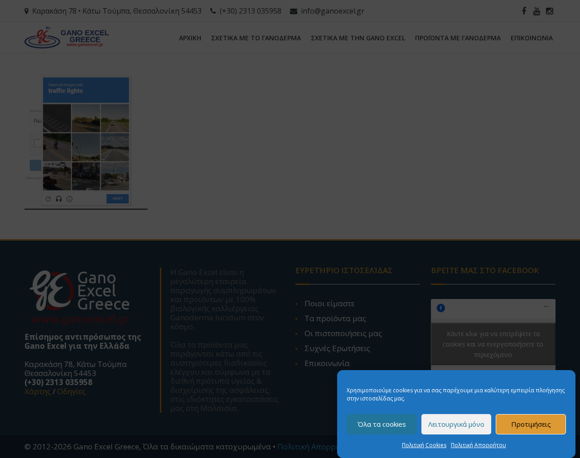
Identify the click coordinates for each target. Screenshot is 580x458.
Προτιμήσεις (531, 424)
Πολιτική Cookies (424, 445)
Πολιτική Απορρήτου (478, 445)
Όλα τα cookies (382, 424)
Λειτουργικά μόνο (456, 424)
